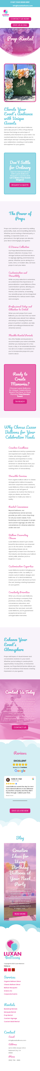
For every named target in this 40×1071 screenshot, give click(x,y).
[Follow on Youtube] (13, 969)
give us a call (20, 25)
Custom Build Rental (12, 1022)
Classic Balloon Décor (12, 985)
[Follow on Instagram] (5, 969)
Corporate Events (10, 994)
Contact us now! (20, 18)
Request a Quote (20, 185)
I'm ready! (20, 401)
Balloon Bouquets (10, 988)
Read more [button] (9, 795)
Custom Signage (10, 1018)
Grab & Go (8, 991)
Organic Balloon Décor (12, 981)
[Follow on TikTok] (9, 969)
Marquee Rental (10, 1012)
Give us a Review (20, 810)
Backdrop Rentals (10, 1009)
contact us (20, 727)
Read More (20, 914)
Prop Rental (8, 1015)
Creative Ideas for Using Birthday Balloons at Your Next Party (20, 867)
